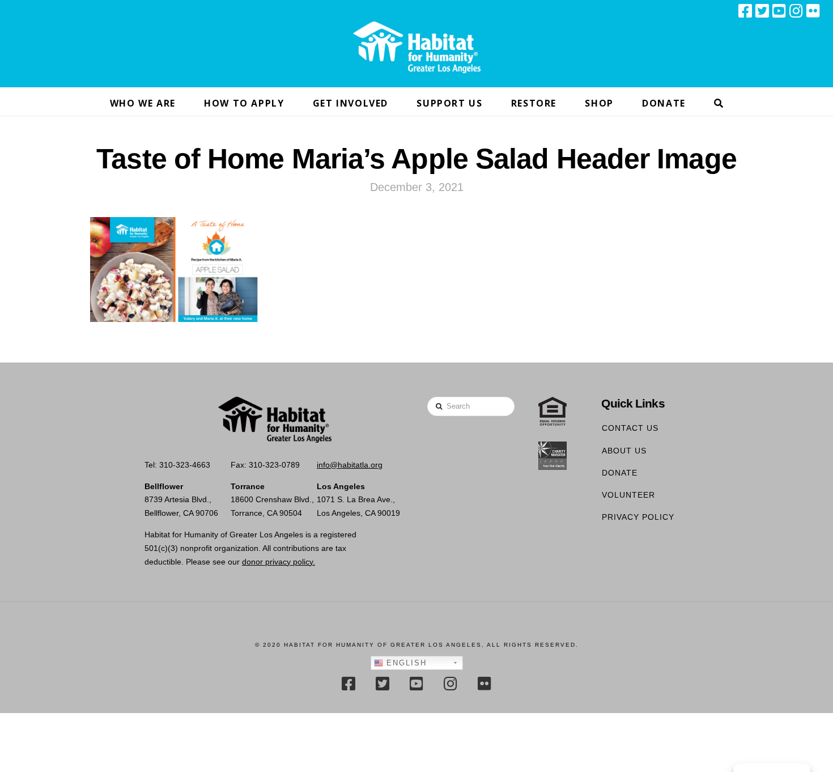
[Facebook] (745, 11)
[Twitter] (762, 11)
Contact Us (630, 427)
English (405, 663)
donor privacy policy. (278, 561)
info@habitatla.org (349, 464)
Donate (620, 472)
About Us (624, 450)
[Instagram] (796, 11)
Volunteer (628, 494)
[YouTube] (779, 11)
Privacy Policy (638, 516)
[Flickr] (813, 11)
